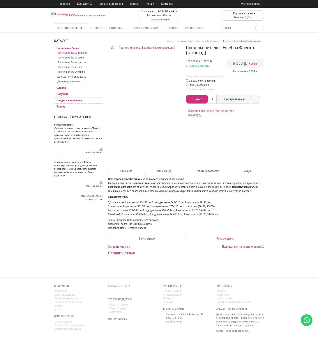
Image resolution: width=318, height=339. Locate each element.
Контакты (167, 4)
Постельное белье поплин (71, 71)
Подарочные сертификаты (69, 325)
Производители (63, 321)
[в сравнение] (255, 99)
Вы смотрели (147, 238)
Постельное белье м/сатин (71, 62)
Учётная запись (251, 4)
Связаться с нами (118, 304)
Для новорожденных (68, 81)
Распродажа (194, 28)
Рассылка (168, 302)
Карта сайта (115, 312)
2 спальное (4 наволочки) (202, 80)
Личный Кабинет (172, 291)
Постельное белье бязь (70, 67)
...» (67, 141)
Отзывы (221, 291)
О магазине (61, 291)
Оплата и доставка (111, 4)
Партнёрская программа (68, 328)
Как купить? (84, 4)
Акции (150, 4)
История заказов (172, 294)
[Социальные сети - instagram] (115, 292)
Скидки (134, 4)
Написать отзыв (94, 199)
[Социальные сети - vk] (110, 292)
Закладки (168, 298)
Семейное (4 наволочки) (201, 89)
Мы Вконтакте (224, 298)
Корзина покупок (243, 15)
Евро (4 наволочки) (199, 84)
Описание (126, 171)
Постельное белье (70, 28)
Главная (65, 4)
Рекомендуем (225, 238)
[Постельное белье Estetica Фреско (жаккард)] (145, 81)
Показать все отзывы (91, 196)
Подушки (116, 28)
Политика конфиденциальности (234, 302)
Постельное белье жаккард (72, 52)
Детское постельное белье (71, 76)
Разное (172, 28)
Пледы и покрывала (145, 28)
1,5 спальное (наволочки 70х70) (205, 76)
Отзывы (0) (164, 171)
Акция (248, 171)
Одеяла (96, 28)
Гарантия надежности (67, 298)
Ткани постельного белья (68, 302)
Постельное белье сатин (70, 57)
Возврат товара (117, 308)
